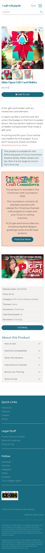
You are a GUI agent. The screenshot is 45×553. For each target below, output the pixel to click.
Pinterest (6, 477)
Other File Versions (13, 358)
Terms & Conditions (11, 440)
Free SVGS (7, 408)
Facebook (6, 462)
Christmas (19, 309)
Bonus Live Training (14, 372)
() (34, 6)
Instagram (6, 469)
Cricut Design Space (11, 481)
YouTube (6, 465)
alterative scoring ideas (14, 145)
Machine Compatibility (15, 351)
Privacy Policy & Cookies (13, 436)
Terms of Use (10, 379)
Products (6, 411)
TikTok (4, 473)
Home (5, 419)
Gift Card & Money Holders (26, 299)
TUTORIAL (22, 327)
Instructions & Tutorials (15, 365)
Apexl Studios (38, 515)
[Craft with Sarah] (11, 6)
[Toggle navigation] (40, 5)
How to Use (10, 343)
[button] (40, 31)
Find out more (22, 239)
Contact (5, 415)
